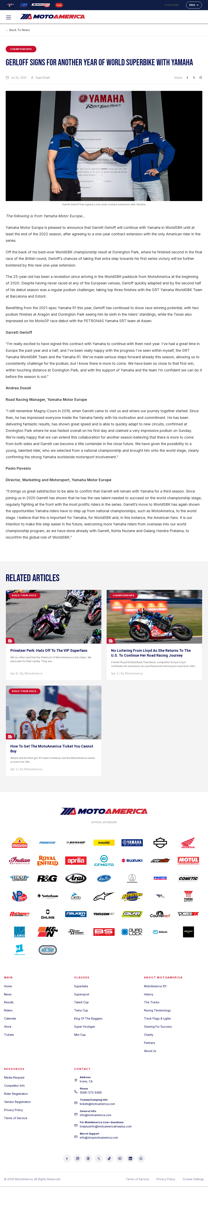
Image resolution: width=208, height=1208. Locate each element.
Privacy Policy (13, 1110)
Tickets (9, 1034)
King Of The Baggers (88, 1018)
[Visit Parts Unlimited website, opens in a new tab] (160, 878)
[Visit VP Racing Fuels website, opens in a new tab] (19, 896)
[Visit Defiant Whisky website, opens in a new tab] (188, 932)
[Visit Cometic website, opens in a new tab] (188, 878)
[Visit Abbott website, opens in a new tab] (160, 932)
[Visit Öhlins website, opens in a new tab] (48, 914)
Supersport (81, 994)
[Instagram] (78, 1158)
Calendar (10, 1018)
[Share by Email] (200, 77)
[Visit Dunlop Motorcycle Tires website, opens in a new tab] (76, 842)
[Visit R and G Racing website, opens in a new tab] (48, 878)
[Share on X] (194, 77)
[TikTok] (109, 1158)
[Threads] (88, 1158)
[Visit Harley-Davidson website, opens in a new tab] (160, 842)
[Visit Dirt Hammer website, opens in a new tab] (76, 932)
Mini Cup (80, 1034)
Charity (148, 1034)
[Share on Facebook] (187, 77)
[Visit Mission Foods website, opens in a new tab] (19, 842)
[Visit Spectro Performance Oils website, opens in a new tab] (132, 896)
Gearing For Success (158, 1026)
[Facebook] (67, 1158)
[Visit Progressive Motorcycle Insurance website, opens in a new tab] (48, 842)
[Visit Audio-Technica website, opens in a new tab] (132, 878)
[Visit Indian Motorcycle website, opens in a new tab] (19, 860)
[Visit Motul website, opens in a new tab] (188, 860)
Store (7, 1026)
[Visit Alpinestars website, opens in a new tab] (104, 896)
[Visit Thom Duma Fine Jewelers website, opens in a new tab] (104, 914)
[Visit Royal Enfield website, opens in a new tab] (48, 860)
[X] (99, 1158)
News (8, 994)
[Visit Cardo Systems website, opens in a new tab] (76, 896)
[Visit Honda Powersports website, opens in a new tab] (188, 842)
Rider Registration (16, 1093)
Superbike (81, 986)
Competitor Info (14, 1085)
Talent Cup (81, 1002)
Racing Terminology (157, 1010)
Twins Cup (81, 1010)
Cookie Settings (193, 1179)
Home (8, 986)
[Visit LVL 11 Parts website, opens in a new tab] (19, 949)
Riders (8, 1010)
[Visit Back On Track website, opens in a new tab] (48, 949)
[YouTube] (120, 1158)
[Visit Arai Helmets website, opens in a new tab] (76, 878)
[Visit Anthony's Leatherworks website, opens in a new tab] (19, 914)
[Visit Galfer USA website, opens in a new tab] (132, 914)
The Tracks (151, 1002)
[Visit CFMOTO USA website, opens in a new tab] (104, 860)
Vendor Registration (17, 1102)
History (148, 994)
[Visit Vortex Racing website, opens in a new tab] (188, 914)
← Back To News (18, 30)
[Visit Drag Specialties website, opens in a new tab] (19, 878)
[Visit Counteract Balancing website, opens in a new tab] (160, 914)
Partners (149, 1042)
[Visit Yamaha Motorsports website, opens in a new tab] (132, 842)
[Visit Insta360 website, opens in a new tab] (104, 842)
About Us (150, 1051)
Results (9, 1002)
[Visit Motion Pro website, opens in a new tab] (104, 878)
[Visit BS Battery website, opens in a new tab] (104, 932)
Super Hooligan (84, 1026)
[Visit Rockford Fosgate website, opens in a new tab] (48, 896)
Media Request (14, 1077)
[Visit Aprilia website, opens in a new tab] (76, 860)
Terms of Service (15, 1118)
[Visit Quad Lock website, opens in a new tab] (132, 932)
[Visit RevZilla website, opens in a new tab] (160, 860)
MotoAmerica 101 (155, 986)
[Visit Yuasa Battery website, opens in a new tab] (188, 896)
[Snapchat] (141, 1158)
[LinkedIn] (130, 1158)
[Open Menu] (10, 17)
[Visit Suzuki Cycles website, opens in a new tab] (132, 860)
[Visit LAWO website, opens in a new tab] (19, 932)
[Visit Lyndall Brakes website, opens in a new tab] (160, 896)
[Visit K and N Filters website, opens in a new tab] (48, 932)
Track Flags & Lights (157, 1018)
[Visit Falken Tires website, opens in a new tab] (76, 914)
